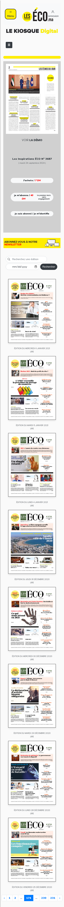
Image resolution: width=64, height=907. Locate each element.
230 (43, 898)
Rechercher (48, 267)
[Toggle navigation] (9, 45)
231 (52, 898)
